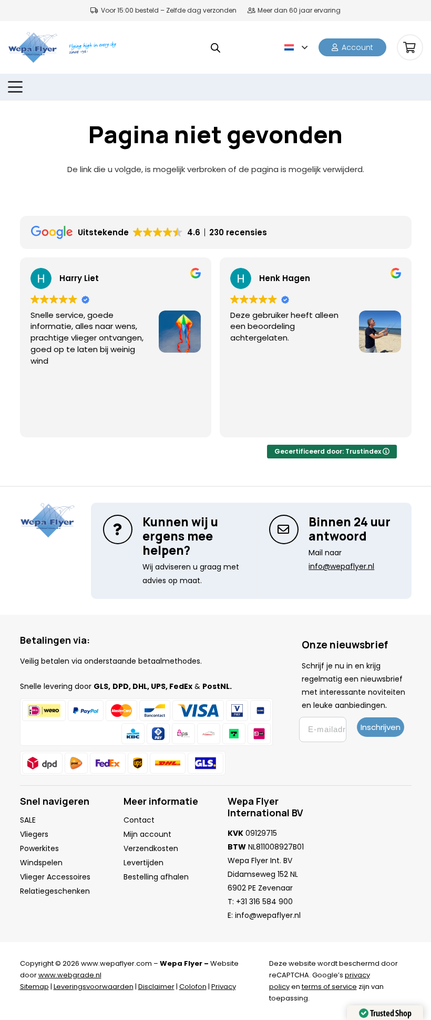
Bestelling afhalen (156, 877)
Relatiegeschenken (55, 891)
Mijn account (147, 834)
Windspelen (41, 862)
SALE (28, 820)
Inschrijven (381, 727)
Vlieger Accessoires (55, 877)
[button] (295, 47)
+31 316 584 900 (264, 901)
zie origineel (379, 371)
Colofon (193, 987)
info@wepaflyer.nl (268, 915)
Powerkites (39, 848)
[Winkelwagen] (410, 47)
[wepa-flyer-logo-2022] (33, 47)
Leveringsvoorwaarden (94, 987)
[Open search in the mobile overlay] (215, 47)
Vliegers (34, 834)
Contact (139, 820)
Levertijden (143, 862)
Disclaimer (156, 987)
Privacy (223, 987)
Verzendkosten (151, 848)
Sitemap (34, 987)
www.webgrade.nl (69, 975)
